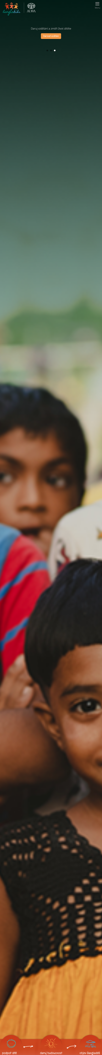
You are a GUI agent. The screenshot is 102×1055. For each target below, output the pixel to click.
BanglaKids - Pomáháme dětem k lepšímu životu (12, 8)
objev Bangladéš (90, 1053)
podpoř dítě (9, 1053)
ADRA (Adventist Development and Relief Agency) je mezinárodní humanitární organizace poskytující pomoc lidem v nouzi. (30, 8)
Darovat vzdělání (51, 35)
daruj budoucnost (51, 1053)
